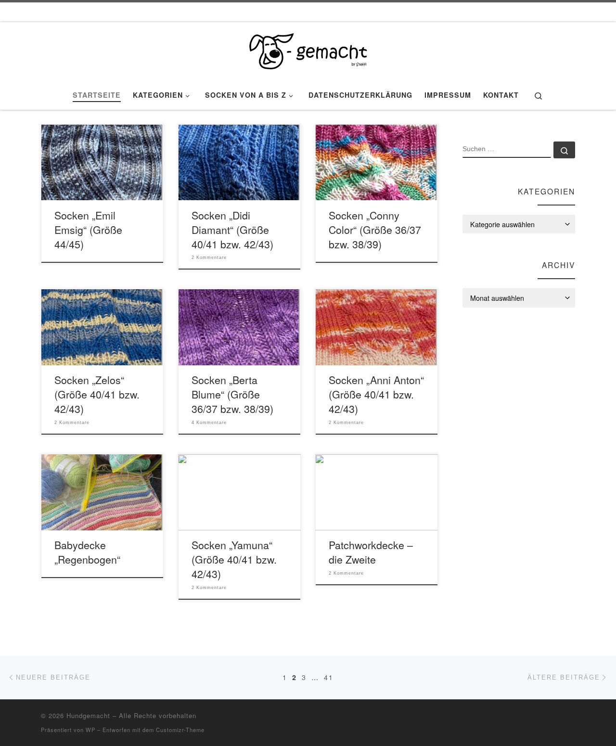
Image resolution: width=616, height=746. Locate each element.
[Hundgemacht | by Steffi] (308, 48)
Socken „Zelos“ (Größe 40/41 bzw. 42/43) (97, 394)
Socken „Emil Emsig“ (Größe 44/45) (88, 229)
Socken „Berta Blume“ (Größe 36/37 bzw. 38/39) (232, 394)
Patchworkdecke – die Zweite (371, 551)
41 (329, 677)
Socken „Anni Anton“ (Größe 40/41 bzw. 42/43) (376, 394)
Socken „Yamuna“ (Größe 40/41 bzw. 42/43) (234, 559)
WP (90, 729)
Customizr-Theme (180, 729)
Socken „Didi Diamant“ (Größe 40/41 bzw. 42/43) (232, 229)
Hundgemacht (88, 715)
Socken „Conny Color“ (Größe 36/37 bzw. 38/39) (375, 229)
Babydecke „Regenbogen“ (87, 551)
